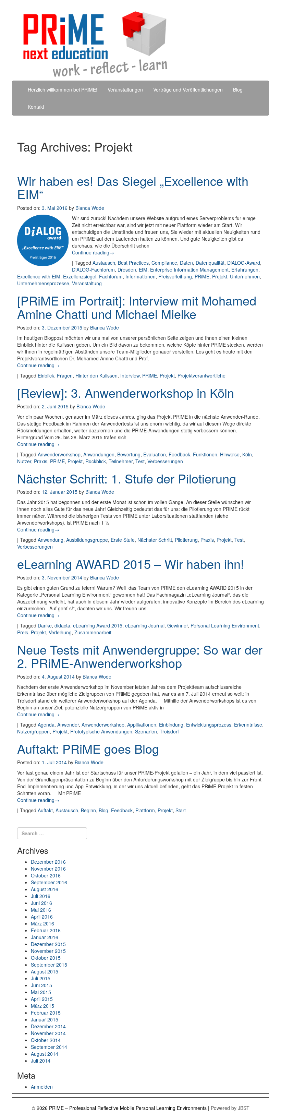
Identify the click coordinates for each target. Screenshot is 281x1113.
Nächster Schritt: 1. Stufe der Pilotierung (126, 478)
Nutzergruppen (33, 731)
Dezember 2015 (48, 944)
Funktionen (205, 454)
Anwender (68, 724)
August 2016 (44, 889)
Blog (238, 89)
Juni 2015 (41, 985)
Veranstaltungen (125, 89)
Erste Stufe (123, 539)
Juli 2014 (40, 1060)
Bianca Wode (89, 207)
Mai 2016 (41, 909)
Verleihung (60, 632)
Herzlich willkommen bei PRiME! (62, 89)
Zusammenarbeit (92, 632)
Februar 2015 (46, 1012)
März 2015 (42, 1005)
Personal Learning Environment (225, 625)
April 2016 (42, 916)
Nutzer (24, 461)
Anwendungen (98, 454)
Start (180, 810)
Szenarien (146, 731)
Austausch (104, 262)
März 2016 (42, 923)
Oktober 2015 (46, 957)
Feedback (179, 454)
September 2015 (49, 964)
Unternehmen (245, 276)
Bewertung (128, 454)
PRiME (202, 276)
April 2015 (42, 998)
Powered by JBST (230, 1107)
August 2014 (44, 1053)
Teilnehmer (121, 461)
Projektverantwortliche (201, 375)
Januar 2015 (44, 1019)
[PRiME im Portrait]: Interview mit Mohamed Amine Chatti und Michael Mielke (136, 307)
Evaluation (154, 454)
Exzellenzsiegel (79, 276)
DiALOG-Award (243, 262)
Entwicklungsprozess (208, 724)
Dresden (127, 269)
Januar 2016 (44, 937)
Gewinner (177, 625)
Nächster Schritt (154, 539)
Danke (45, 625)
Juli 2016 (40, 896)
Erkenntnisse (248, 724)
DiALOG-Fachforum (93, 269)
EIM (143, 269)
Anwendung (50, 539)
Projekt (219, 276)
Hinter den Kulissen (96, 375)
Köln (247, 454)
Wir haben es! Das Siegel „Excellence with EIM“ (132, 187)
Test (140, 461)
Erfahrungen (244, 269)
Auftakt (45, 810)
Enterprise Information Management (189, 269)
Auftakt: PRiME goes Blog (88, 748)
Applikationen (141, 724)
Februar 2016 (46, 930)
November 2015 (48, 950)
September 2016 (49, 882)
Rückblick (95, 461)
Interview (129, 375)
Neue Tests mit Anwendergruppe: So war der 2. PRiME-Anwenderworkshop (139, 656)
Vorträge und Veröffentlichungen (188, 89)
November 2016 (48, 868)
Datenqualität (210, 262)
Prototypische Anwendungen (101, 731)
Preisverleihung (175, 276)
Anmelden (42, 1086)
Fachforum (111, 276)
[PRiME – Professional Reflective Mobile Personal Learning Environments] (145, 44)
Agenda (46, 724)
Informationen (140, 276)
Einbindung (171, 724)
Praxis (40, 461)
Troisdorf (169, 731)
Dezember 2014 (48, 1026)
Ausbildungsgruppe (87, 539)
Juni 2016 (41, 902)
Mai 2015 (41, 992)
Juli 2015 (40, 978)
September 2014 (49, 1046)
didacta (62, 625)
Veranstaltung (87, 283)
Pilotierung (186, 539)
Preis (22, 632)
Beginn (88, 810)
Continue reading (93, 252)
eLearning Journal (144, 625)
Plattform (145, 810)
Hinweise (230, 454)
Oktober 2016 (46, 875)
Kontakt (36, 106)
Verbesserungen (165, 461)
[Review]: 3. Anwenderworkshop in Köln (125, 392)
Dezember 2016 (48, 861)
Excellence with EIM (38, 276)
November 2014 (48, 1033)
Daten (186, 262)
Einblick (46, 375)
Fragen (65, 375)
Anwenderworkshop (59, 454)
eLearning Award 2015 (97, 625)
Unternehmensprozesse (43, 283)
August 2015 (44, 971)
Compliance (164, 262)
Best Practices (133, 262)
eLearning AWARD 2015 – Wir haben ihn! (130, 563)
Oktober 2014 (46, 1040)
